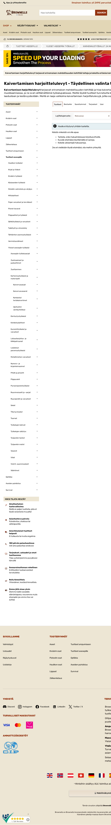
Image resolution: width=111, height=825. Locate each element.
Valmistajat (51, 25)
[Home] (6, 46)
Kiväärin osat (14, 32)
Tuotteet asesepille (90, 32)
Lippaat (47, 32)
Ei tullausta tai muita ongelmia (22, 536)
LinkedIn (61, 706)
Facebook (44, 706)
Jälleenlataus (57, 32)
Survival (74, 671)
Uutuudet (7, 651)
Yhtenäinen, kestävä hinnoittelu (23, 582)
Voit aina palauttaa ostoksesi (21, 546)
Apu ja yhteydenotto (16, 2)
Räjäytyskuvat (26, 25)
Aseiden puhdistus (79, 664)
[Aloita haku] (101, 13)
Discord (11, 706)
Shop (6, 25)
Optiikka (101, 32)
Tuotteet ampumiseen (72, 32)
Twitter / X (78, 706)
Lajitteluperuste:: (63, 116)
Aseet (5, 32)
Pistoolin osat (26, 32)
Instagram (27, 706)
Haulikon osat (38, 32)
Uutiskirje (7, 664)
